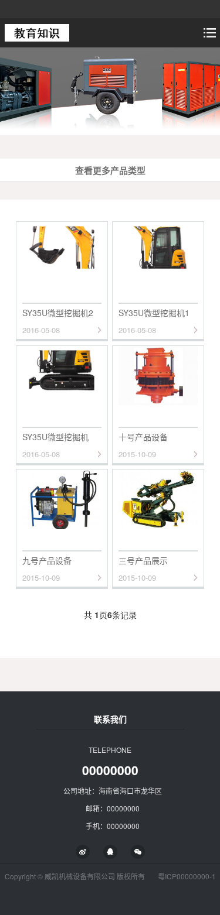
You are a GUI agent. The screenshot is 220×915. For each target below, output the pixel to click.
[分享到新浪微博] (83, 852)
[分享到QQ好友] (110, 852)
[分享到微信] (138, 852)
